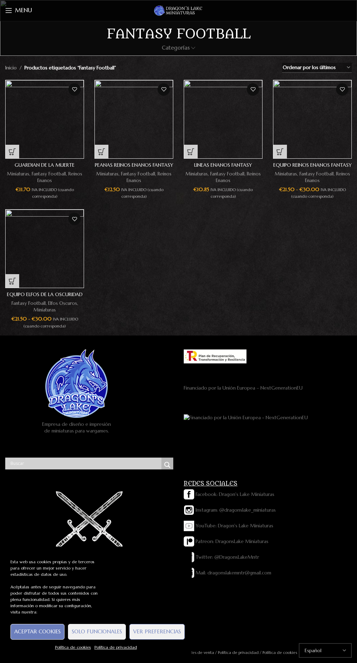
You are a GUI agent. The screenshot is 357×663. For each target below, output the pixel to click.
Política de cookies (73, 647)
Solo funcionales (97, 631)
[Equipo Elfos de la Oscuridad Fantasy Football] (44, 248)
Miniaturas (18, 174)
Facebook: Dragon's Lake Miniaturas (234, 494)
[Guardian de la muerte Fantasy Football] (44, 119)
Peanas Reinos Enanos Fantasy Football (134, 168)
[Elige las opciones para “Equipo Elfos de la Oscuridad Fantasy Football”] (12, 281)
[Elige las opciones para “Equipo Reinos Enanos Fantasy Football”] (280, 152)
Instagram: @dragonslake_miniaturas (235, 510)
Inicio (11, 68)
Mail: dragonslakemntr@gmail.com (232, 573)
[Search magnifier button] (167, 465)
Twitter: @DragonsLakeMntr (226, 557)
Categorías (176, 47)
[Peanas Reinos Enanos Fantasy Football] (133, 119)
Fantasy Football (49, 174)
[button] (12, 152)
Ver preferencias (157, 631)
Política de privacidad (115, 647)
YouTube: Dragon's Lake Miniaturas (233, 525)
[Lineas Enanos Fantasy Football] (223, 119)
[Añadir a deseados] (74, 89)
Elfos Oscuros (62, 303)
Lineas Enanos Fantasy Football (223, 168)
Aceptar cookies (37, 631)
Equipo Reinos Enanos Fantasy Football (312, 168)
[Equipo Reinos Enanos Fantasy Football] (312, 119)
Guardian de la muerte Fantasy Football (45, 168)
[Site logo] (178, 10)
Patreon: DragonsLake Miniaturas (231, 541)
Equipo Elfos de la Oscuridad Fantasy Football (45, 297)
